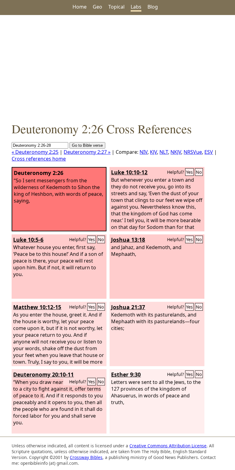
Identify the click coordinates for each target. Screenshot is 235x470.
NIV (143, 152)
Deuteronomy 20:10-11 (43, 374)
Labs (136, 6)
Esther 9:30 (126, 374)
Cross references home (39, 158)
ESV (208, 152)
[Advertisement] (117, 68)
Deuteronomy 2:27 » (87, 152)
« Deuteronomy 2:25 (35, 152)
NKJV (175, 152)
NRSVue (193, 152)
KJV (153, 152)
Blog (152, 6)
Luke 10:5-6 (28, 239)
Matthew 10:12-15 (37, 307)
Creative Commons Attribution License (168, 446)
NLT (163, 152)
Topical (116, 6)
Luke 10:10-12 (129, 172)
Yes (189, 172)
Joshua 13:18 (128, 239)
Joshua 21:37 (128, 307)
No (199, 172)
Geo (97, 6)
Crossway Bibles (86, 457)
